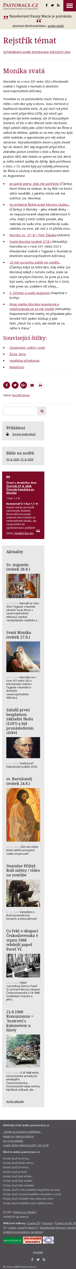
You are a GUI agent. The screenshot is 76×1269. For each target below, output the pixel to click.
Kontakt (38, 1252)
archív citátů (56, 26)
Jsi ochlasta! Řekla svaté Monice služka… (40, 204)
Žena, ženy (18, 354)
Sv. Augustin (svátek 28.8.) (18, 567)
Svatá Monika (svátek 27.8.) (30, 241)
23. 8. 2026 (26, 459)
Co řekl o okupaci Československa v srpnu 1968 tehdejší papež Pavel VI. (22, 940)
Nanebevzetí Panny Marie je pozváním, (40, 16)
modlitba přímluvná (24, 360)
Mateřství (17, 367)
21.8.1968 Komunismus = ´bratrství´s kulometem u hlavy (19, 1021)
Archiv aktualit (15, 1101)
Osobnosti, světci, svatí (27, 347)
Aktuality (14, 551)
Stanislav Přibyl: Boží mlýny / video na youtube (23, 870)
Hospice (47, 1223)
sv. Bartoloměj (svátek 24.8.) (19, 781)
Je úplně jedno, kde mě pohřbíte (34, 183)
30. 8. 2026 (12, 459)
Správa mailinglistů (24, 434)
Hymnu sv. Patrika (24, 1212)
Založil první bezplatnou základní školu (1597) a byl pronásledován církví (20, 721)
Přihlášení (15, 427)
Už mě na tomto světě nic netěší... (35, 262)
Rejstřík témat (21, 395)
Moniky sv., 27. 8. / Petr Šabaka (33, 235)
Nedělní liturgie (23, 533)
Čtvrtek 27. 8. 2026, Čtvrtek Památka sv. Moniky (20, 489)
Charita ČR (33, 1223)
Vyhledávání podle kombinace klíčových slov (37, 52)
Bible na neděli (20, 453)
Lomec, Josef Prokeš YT (23, 1227)
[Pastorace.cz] (20, 6)
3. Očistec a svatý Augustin (30, 293)
